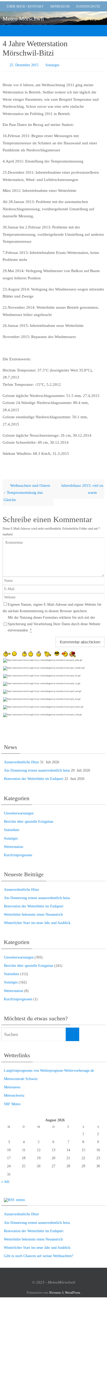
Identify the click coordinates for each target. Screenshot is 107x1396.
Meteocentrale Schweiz (21, 1078)
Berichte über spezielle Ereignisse (28, 820)
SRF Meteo (12, 1103)
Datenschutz (88, 6)
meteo (20, 1199)
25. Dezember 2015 (24, 64)
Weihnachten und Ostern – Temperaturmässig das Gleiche (27, 491)
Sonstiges (52, 64)
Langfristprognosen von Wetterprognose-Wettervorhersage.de (49, 1069)
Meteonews (12, 1086)
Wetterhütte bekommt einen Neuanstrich (33, 913)
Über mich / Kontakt (25, 6)
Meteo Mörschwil (23, 18)
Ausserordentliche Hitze (21, 761)
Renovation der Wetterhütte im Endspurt (33, 778)
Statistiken (11, 829)
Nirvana (55, 1291)
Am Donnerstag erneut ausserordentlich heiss (37, 769)
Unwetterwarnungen (19, 812)
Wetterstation (13, 845)
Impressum (60, 6)
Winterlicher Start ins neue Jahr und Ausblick (37, 922)
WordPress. (73, 1291)
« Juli (5, 1180)
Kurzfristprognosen (18, 854)
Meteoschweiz (14, 1094)
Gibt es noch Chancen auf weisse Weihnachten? (38, 1255)
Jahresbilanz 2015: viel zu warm (82, 488)
